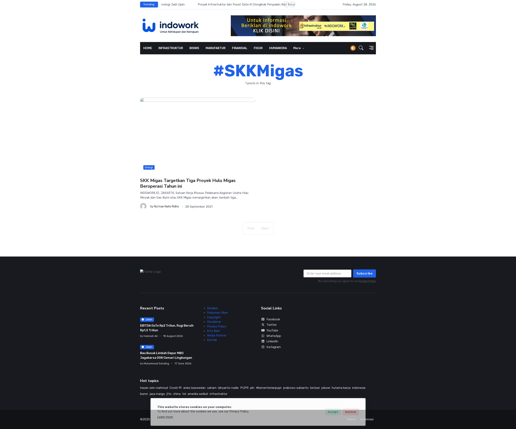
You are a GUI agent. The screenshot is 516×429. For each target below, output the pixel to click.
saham (211, 388)
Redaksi (212, 308)
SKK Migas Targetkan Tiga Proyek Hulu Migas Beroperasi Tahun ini (188, 183)
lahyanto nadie (228, 388)
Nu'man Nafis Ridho (166, 206)
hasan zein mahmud (154, 388)
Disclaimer (214, 322)
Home (351, 419)
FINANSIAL (239, 48)
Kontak (212, 340)
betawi (315, 388)
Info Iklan (213, 331)
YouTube (272, 330)
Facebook (273, 319)
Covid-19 (176, 388)
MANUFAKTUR (216, 48)
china (177, 394)
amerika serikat (198, 394)
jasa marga (157, 394)
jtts (169, 394)
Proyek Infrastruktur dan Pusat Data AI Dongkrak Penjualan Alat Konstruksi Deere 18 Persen (225, 4)
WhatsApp (273, 336)
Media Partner (216, 335)
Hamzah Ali (151, 336)
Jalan (149, 319)
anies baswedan (194, 388)
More (297, 48)
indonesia (358, 388)
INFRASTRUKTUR (170, 48)
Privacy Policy (367, 281)
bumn (144, 394)
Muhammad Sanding (156, 363)
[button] (361, 48)
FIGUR (258, 48)
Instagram (273, 347)
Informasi (366, 419)
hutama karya (341, 388)
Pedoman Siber (217, 312)
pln (252, 388)
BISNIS (194, 48)
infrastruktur (218, 394)
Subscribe (365, 273)
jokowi (325, 388)
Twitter (271, 325)
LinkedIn (272, 341)
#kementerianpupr (269, 388)
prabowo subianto (296, 388)
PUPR (244, 388)
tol (184, 394)
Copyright (214, 317)
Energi (149, 167)
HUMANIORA (278, 48)
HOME (147, 48)
